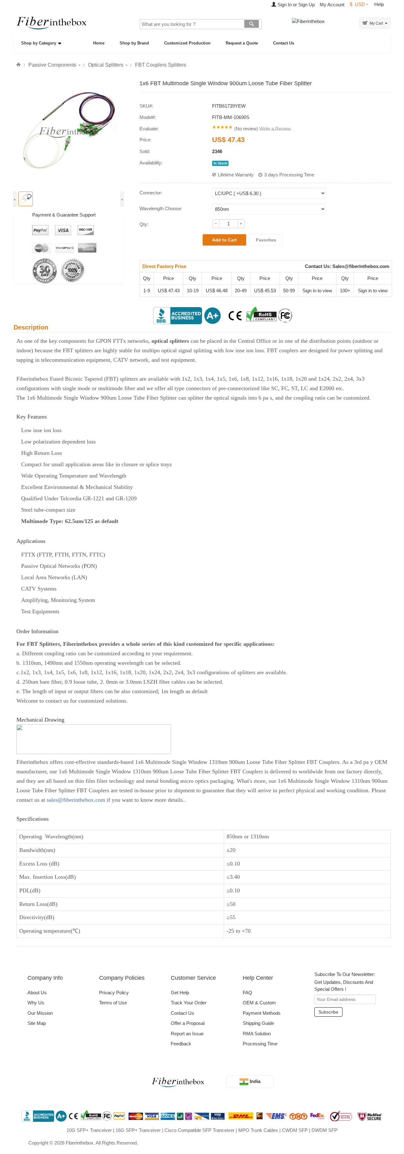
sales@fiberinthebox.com (76, 800)
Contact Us (283, 43)
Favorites (266, 239)
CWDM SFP (295, 1130)
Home (98, 43)
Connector (150, 192)
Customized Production (187, 43)
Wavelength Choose (160, 208)
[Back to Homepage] (19, 64)
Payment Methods (262, 1013)
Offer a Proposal (188, 1023)
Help (379, 4)
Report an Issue (187, 1033)
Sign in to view (317, 290)
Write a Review (275, 128)
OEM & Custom (259, 1002)
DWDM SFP (324, 1130)
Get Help (180, 992)
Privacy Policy (114, 992)
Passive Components (52, 65)
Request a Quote (242, 43)
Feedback (181, 1043)
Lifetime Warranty (236, 174)
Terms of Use (113, 1002)
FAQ (247, 992)
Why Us (35, 1002)
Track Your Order (188, 1002)
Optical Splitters (105, 65)
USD (357, 4)
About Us (37, 992)
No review (246, 128)
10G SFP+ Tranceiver (89, 1130)
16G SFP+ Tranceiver (138, 1130)
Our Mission (40, 1013)
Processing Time (260, 1043)
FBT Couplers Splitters (160, 65)
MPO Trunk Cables (258, 1130)
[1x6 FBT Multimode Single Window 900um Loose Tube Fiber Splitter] (68, 132)
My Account (332, 4)
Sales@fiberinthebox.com (360, 266)
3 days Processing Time (289, 174)
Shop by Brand (134, 43)
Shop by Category (38, 43)
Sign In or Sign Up (295, 4)
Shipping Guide (258, 1023)
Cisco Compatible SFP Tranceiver (199, 1130)
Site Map (36, 1023)
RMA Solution (257, 1033)
